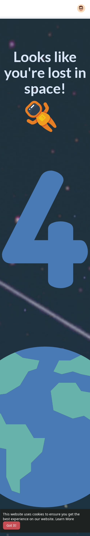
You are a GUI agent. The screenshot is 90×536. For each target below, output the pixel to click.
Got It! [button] (11, 525)
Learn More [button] (64, 519)
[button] (81, 8)
